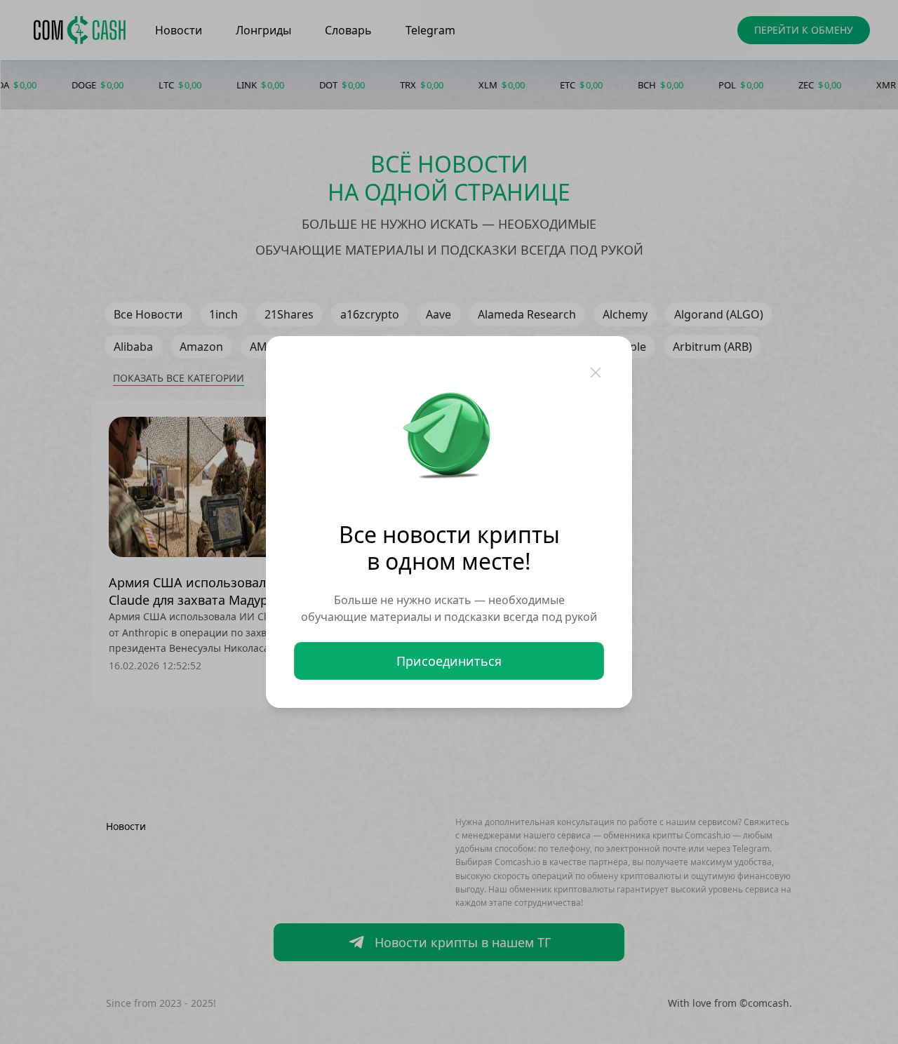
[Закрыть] (595, 372)
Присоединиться (449, 660)
